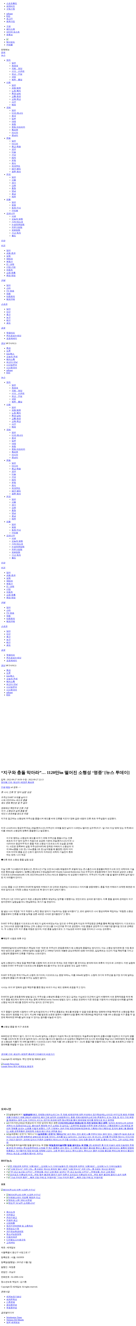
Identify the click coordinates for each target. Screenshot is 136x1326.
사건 (14, 102)
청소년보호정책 (13, 1234)
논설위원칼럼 (18, 224)
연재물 (9, 45)
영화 (8, 294)
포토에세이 (11, 338)
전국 (8, 174)
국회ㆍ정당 (17, 68)
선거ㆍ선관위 (18, 71)
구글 (8, 26)
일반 (14, 63)
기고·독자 (16, 233)
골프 (8, 323)
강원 (14, 185)
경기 (14, 183)
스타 (8, 288)
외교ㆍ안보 (17, 74)
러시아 (15, 132)
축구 (8, 315)
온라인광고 (11, 1217)
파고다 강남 (12, 362)
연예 (3, 280)
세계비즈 (10, 6)
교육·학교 (16, 99)
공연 (14, 149)
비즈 (3, 245)
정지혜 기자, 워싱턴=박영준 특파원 (17, 782)
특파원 (15, 130)
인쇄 (3, 787)
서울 (14, 180)
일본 (14, 119)
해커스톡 (10, 359)
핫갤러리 (10, 333)
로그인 (9, 19)
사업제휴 (10, 1223)
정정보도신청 (12, 1229)
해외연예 (10, 299)
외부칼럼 (16, 230)
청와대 (15, 66)
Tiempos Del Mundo (15, 1320)
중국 (14, 116)
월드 (14, 236)
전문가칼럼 (17, 227)
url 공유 (14, 787)
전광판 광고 (12, 1220)
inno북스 (10, 354)
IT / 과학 (10, 264)
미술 (14, 152)
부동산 (9, 261)
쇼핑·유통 (11, 273)
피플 (8, 199)
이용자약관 (11, 1237)
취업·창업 (11, 275)
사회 (8, 82)
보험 (8, 256)
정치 (8, 60)
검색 (3, 52)
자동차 (9, 270)
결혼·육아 (16, 171)
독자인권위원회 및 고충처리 (19, 1226)
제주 (14, 197)
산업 (8, 589)
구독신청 (10, 9)
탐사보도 (10, 42)
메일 (8, 787)
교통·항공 (16, 96)
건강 (14, 155)
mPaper (9, 14)
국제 (8, 107)
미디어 (15, 144)
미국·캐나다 (17, 113)
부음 (14, 205)
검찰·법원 (16, 88)
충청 (14, 188)
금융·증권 (11, 253)
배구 (8, 320)
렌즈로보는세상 (13, 335)
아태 (14, 121)
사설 (14, 216)
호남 (14, 194)
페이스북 (10, 29)
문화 (8, 138)
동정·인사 (16, 208)
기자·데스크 (17, 222)
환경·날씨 (16, 93)
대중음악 (10, 296)
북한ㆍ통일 (17, 80)
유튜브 (9, 35)
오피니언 (10, 213)
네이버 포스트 (13, 32)
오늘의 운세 (12, 356)
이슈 (3, 240)
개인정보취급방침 (14, 1231)
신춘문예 (10, 1302)
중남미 (15, 135)
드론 (8, 351)
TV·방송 (10, 291)
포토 (3, 328)
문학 (14, 160)
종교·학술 (16, 146)
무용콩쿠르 (11, 1308)
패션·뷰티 (16, 169)
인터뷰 (15, 211)
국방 (14, 77)
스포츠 (4, 304)
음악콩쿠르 (11, 1305)
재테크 (9, 259)
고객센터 (10, 1242)
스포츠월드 (11, 3)
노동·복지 (16, 91)
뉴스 (3, 55)
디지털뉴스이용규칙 (16, 1240)
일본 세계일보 (13, 1322)
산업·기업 (11, 267)
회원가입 (10, 21)
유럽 (14, 124)
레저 (14, 158)
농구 (8, 317)
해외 (14, 105)
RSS (8, 16)
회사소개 (10, 1212)
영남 (14, 191)
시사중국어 (11, 368)
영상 (3, 343)
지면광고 (10, 1215)
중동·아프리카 (18, 127)
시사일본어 (11, 365)
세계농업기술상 (13, 1296)
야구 (8, 312)
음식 (14, 163)
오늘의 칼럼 (17, 219)
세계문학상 (11, 1299)
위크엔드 (16, 166)
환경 (8, 348)
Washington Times (14, 1317)
